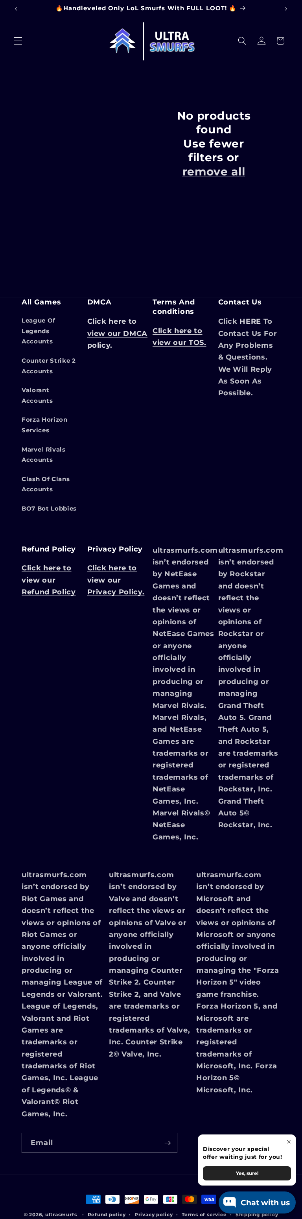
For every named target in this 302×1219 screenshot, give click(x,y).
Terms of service (204, 1214)
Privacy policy (153, 1214)
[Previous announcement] (16, 8)
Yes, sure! (247, 1173)
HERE (251, 321)
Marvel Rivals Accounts (44, 455)
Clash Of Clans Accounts (46, 484)
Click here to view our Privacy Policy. (116, 580)
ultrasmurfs (61, 1214)
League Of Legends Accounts (38, 331)
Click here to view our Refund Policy (49, 580)
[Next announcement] (286, 8)
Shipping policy (257, 1214)
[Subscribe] (167, 1143)
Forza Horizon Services (45, 425)
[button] (18, 40)
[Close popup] (288, 1141)
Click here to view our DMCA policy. (117, 333)
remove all (213, 171)
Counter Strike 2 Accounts (49, 366)
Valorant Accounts (37, 395)
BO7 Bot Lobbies (49, 508)
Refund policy (107, 1214)
